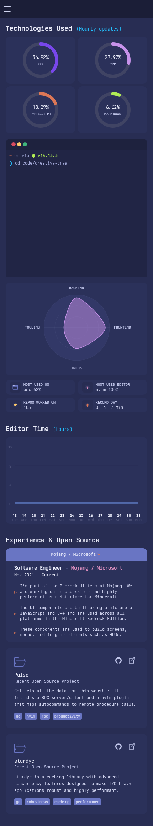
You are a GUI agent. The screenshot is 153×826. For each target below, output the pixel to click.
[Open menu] (7, 8)
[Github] (118, 661)
